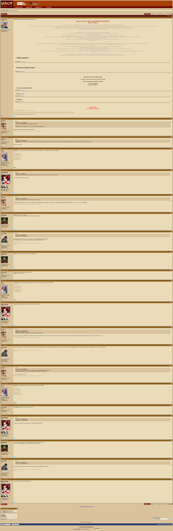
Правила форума (4, 518)
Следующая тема (90, 506)
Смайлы (2, 515)
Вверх (171, 524)
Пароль (15, 4)
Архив (168, 524)
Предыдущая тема (83, 506)
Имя (15, 2)
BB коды (2, 514)
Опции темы (169, 15)
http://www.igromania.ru (161, 524)
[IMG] (2, 516)
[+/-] (6, 31)
